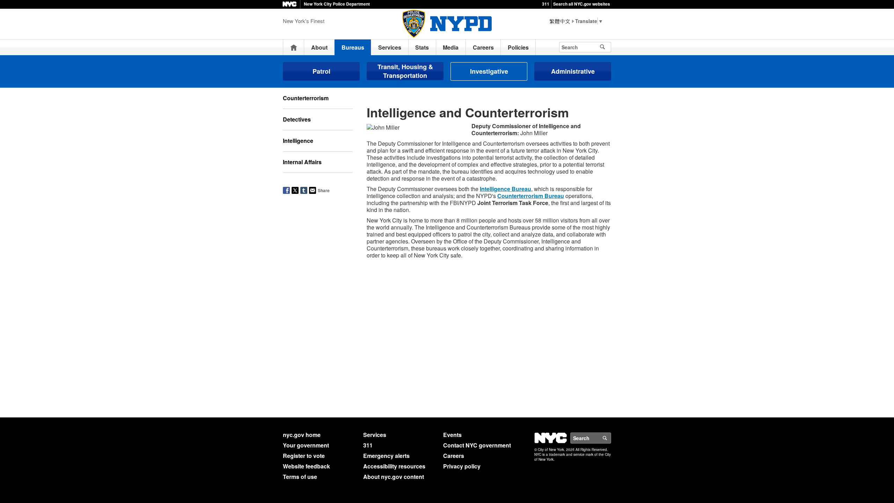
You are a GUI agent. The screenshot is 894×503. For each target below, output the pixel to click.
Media (451, 47)
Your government (306, 445)
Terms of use (300, 477)
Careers (483, 47)
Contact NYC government (477, 445)
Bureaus (353, 47)
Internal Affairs (302, 162)
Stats (422, 47)
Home (293, 47)
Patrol (321, 71)
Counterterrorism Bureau (530, 196)
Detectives (297, 119)
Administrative (573, 71)
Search (610, 438)
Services (389, 47)
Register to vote (304, 456)
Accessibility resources (394, 466)
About (319, 47)
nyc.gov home (302, 435)
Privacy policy (462, 466)
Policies (518, 47)
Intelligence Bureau (505, 189)
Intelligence (298, 141)
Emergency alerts (386, 456)
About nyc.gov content (393, 477)
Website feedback (306, 466)
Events (452, 435)
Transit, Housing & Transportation (405, 71)
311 (545, 4)
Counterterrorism (306, 98)
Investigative (489, 71)
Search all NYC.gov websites (581, 4)
